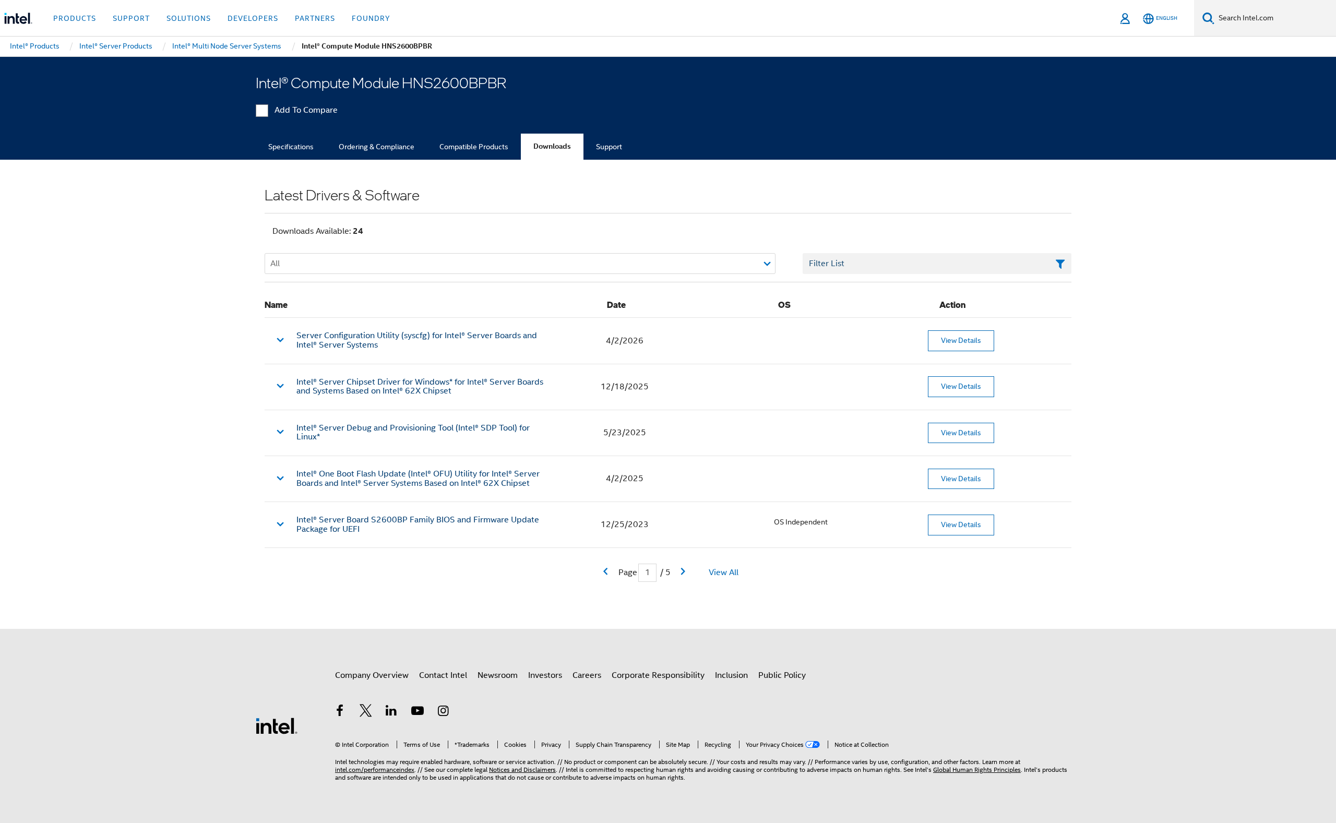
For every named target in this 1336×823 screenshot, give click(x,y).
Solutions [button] (188, 18)
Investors (545, 675)
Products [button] (74, 18)
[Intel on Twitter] (366, 712)
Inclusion (731, 675)
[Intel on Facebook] (340, 712)
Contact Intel (443, 675)
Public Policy (782, 675)
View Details (961, 340)
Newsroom (498, 675)
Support (609, 146)
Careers (586, 675)
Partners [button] (315, 18)
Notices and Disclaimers (522, 769)
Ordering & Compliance (376, 146)
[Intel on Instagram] (443, 712)
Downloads (552, 146)
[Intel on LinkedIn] (391, 712)
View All (723, 572)
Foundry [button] (371, 18)
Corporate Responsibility (658, 675)
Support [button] (131, 18)
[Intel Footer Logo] (276, 725)
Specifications (291, 146)
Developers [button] (253, 18)
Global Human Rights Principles (977, 769)
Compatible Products (473, 146)
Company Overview (372, 675)
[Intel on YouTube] (417, 712)
